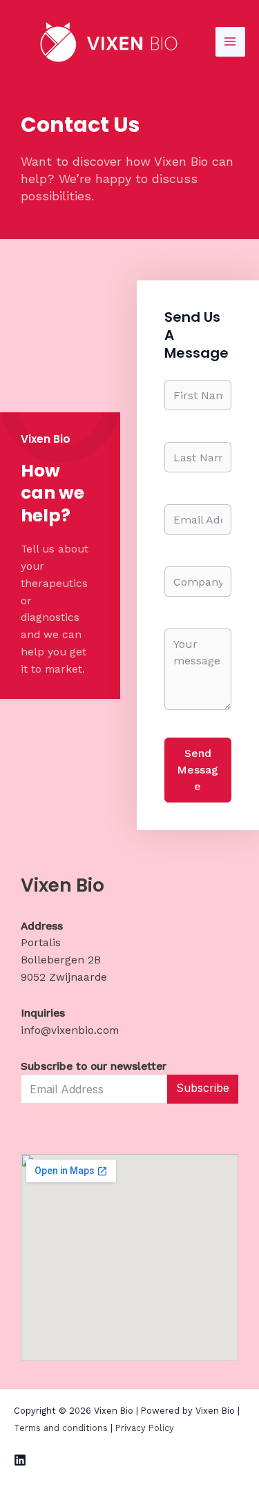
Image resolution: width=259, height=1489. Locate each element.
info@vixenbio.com (70, 1030)
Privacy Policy (144, 1428)
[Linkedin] (20, 1460)
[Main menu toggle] (230, 42)
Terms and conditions (61, 1428)
